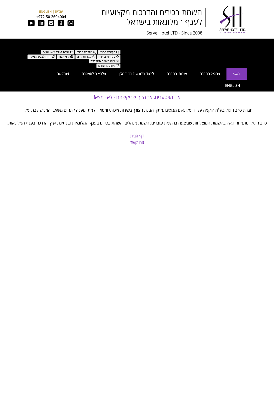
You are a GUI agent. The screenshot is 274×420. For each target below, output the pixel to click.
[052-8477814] (61, 26)
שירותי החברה (177, 74)
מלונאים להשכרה (94, 74)
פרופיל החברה (210, 74)
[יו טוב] (31, 26)
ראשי (236, 74)
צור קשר (63, 74)
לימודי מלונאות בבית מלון (136, 74)
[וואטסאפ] (71, 26)
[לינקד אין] (41, 26)
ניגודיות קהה (84, 56)
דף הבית (137, 136)
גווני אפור (64, 56)
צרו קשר (137, 142)
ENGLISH (45, 12)
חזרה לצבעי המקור (40, 56)
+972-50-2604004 (51, 17)
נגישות (117, 48)
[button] (74, 42)
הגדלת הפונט (84, 52)
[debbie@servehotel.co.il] (51, 26)
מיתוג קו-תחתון (107, 65)
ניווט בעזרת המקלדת (103, 61)
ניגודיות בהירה (107, 56)
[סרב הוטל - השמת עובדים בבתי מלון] (233, 32)
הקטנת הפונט (108, 52)
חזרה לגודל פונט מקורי (56, 52)
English (232, 85)
